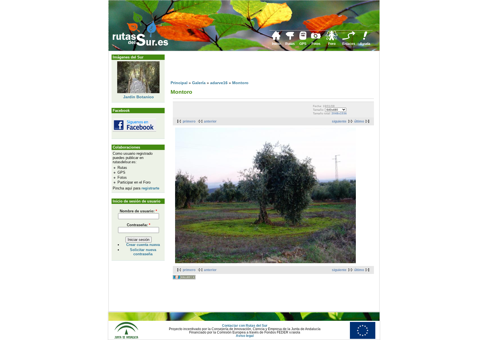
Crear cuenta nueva (143, 245)
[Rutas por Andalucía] (290, 39)
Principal (179, 82)
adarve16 (219, 82)
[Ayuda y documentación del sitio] (365, 39)
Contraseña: (138, 225)
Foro (332, 44)
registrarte (150, 188)
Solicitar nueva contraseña (143, 252)
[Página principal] (276, 39)
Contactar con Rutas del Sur (244, 325)
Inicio (276, 44)
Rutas (290, 44)
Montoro (240, 82)
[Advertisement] (273, 67)
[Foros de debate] (332, 39)
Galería (199, 82)
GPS (302, 44)
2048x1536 (339, 113)
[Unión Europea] (362, 337)
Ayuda (365, 44)
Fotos (316, 44)
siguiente (339, 121)
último (359, 121)
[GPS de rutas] (302, 39)
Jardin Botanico (138, 97)
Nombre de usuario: (138, 211)
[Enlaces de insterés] (348, 39)
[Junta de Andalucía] (126, 337)
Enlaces (348, 44)
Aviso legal (245, 335)
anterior (210, 121)
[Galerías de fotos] (316, 38)
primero (189, 121)
